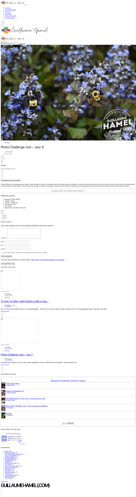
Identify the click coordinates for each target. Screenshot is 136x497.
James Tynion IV (11, 400)
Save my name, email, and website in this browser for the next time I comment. (25, 252)
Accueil (8, 8)
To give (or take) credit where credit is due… (24, 301)
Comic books (10, 457)
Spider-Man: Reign (12, 384)
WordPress (9, 476)
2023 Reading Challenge (13, 433)
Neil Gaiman (10, 415)
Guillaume (10, 436)
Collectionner (11, 455)
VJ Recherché (10, 475)
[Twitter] (1, 493)
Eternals (9, 413)
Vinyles (8, 473)
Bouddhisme (9, 452)
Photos (8, 12)
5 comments (8, 306)
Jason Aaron (10, 407)
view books (22, 443)
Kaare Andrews (11, 385)
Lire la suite (5, 311)
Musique (8, 14)
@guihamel (4, 481)
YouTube (8, 478)
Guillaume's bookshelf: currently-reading (68, 381)
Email (3, 245)
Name (3, 241)
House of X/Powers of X (15, 391)
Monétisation (10, 467)
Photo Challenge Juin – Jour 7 (17, 354)
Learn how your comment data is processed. (47, 260)
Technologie (10, 18)
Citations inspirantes (13, 454)
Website (3, 249)
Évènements (9, 460)
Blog (7, 451)
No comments (9, 359)
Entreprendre (10, 10)
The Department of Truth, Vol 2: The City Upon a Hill (25, 398)
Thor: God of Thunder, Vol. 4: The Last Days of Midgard (27, 406)
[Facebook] (1, 489)
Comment (4, 238)
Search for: (4, 41)
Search (21, 43)
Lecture (8, 464)
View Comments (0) (8, 263)
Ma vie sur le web (12, 466)
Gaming (8, 461)
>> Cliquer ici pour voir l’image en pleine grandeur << (68, 191)
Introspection (11, 16)
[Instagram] (1, 491)
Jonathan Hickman (11, 392)
